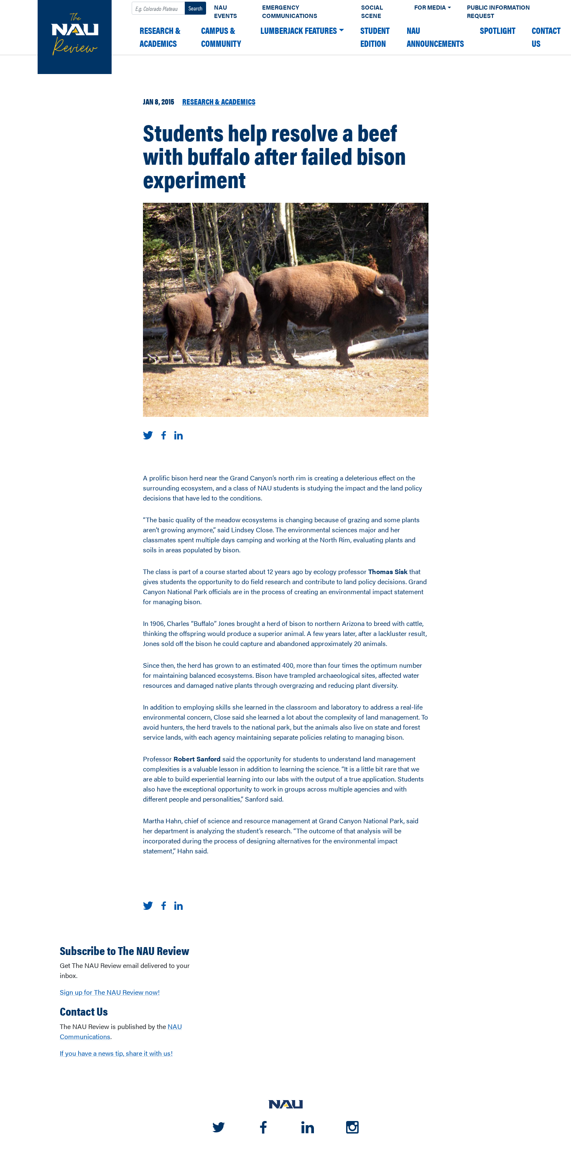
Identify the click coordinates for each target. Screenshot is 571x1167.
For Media (430, 7)
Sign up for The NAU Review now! (110, 992)
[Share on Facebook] (163, 434)
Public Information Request (498, 11)
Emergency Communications (289, 11)
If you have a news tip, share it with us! (116, 1053)
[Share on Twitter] (148, 434)
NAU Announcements (435, 36)
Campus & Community (221, 36)
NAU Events (225, 11)
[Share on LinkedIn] (178, 434)
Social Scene (372, 11)
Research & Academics (160, 36)
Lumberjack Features (298, 30)
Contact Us (546, 36)
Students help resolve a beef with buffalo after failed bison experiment (274, 155)
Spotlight (497, 30)
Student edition (375, 36)
